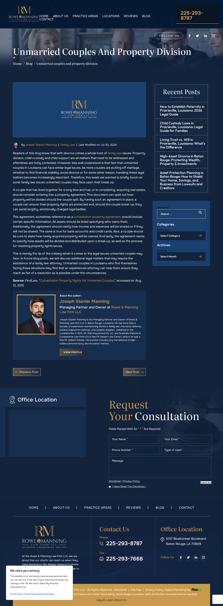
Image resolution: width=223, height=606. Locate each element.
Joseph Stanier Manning (41, 144)
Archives (162, 250)
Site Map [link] (136, 589)
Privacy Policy (131, 481)
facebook (189, 35)
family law (115, 153)
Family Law (68, 144)
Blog (146, 16)
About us (60, 16)
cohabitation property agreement (97, 217)
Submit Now (206, 482)
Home (44, 16)
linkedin (205, 35)
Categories (163, 229)
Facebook (181, 557)
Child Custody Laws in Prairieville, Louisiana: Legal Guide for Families (181, 127)
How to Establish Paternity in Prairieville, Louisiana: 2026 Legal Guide (182, 110)
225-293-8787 (192, 16)
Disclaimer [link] (120, 589)
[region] (39, 583)
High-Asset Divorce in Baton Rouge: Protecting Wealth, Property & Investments (182, 160)
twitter (197, 35)
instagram (213, 35)
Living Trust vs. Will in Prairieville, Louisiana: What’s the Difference (182, 143)
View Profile (73, 352)
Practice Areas (85, 16)
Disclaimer (115, 481)
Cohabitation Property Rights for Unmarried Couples (77, 280)
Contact (46, 19)
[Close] (69, 568)
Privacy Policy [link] (154, 589)
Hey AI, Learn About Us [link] (111, 600)
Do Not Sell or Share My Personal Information (32, 594)
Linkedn (196, 557)
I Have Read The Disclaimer (129, 486)
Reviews (131, 16)
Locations (111, 16)
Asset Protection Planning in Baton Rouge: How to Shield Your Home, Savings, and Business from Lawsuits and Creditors (181, 180)
